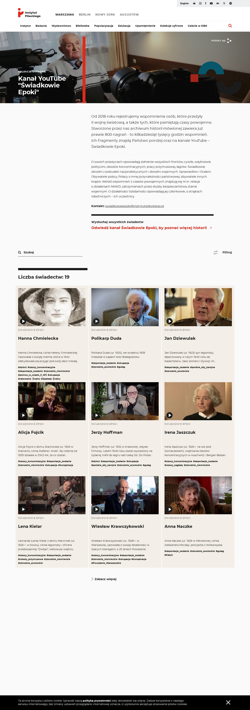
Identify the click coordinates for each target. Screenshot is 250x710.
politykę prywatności (97, 701)
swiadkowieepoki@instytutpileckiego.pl (134, 206)
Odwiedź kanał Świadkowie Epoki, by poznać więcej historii (149, 228)
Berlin (85, 14)
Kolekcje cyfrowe (171, 26)
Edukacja (124, 26)
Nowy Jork (105, 14)
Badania (41, 26)
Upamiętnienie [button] (145, 26)
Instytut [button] (25, 26)
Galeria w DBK (197, 26)
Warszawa (64, 14)
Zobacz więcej (105, 579)
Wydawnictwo (61, 26)
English (184, 3)
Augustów (129, 14)
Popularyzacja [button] (103, 26)
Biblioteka (82, 26)
